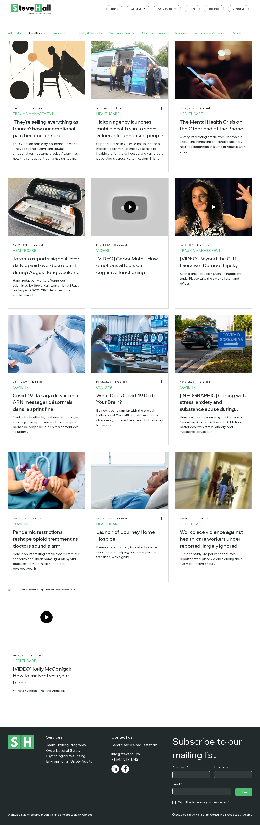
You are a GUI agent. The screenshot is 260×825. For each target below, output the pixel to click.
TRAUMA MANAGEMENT (33, 114)
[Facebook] (125, 769)
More (237, 33)
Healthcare (37, 33)
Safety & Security (89, 33)
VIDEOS (102, 250)
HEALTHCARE (107, 114)
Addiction (61, 33)
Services (54, 737)
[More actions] (79, 108)
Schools (180, 33)
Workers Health (122, 33)
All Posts (14, 33)
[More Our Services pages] (175, 9)
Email (177, 784)
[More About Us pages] (144, 9)
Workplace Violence (209, 33)
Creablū (247, 814)
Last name (221, 767)
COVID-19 (20, 387)
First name (180, 767)
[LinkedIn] (115, 769)
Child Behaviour (154, 33)
